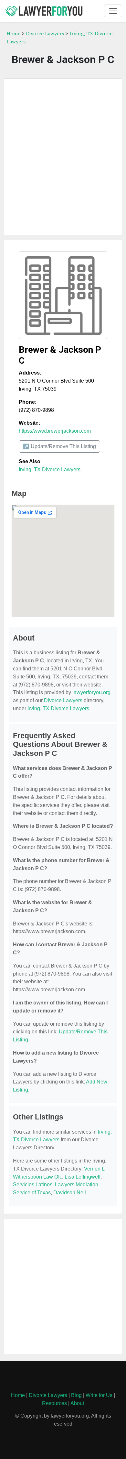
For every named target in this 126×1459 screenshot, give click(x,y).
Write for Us (99, 1395)
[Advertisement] (63, 156)
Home (13, 33)
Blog (76, 1395)
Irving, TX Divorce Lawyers (49, 469)
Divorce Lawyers (45, 33)
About (77, 1403)
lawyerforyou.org (91, 692)
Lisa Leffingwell (82, 1177)
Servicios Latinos (32, 1184)
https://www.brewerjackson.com (55, 431)
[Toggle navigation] (113, 10)
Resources (54, 1403)
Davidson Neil (69, 1192)
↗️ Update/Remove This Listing (59, 446)
